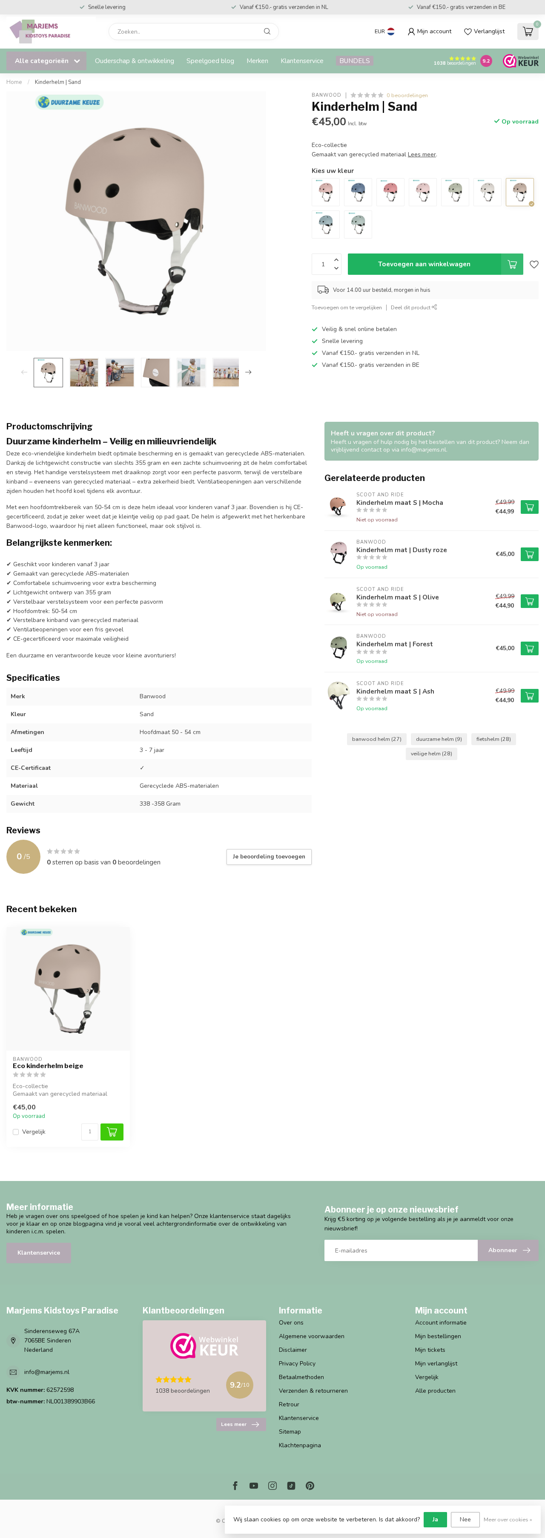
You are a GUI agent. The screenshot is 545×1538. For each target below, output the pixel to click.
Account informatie (441, 1323)
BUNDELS (354, 60)
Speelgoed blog (210, 60)
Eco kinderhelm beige (48, 1066)
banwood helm (377, 739)
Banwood (326, 95)
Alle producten (435, 1391)
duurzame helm (439, 739)
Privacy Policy (297, 1363)
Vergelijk (34, 1132)
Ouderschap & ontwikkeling (134, 60)
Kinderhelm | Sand (58, 82)
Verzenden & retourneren (313, 1391)
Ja (435, 1519)
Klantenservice (302, 60)
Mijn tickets (430, 1350)
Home (14, 82)
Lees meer (234, 1424)
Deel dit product (411, 307)
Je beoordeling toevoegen (269, 857)
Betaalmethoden (301, 1377)
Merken (257, 60)
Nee (465, 1519)
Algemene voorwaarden (311, 1336)
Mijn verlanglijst (436, 1363)
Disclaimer (293, 1350)
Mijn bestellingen (438, 1336)
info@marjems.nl (46, 1372)
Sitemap (290, 1432)
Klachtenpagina (300, 1445)
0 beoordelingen (407, 95)
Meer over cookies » (508, 1519)
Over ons (291, 1323)
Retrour (289, 1404)
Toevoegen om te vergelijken (347, 307)
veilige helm (431, 753)
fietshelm (493, 739)
